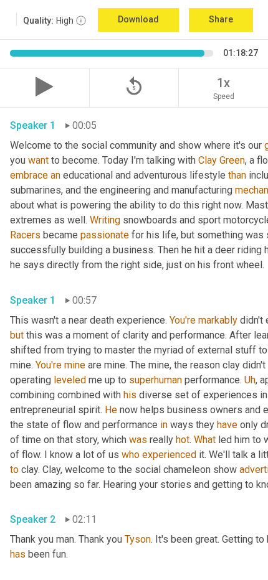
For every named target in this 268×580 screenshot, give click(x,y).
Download (138, 19)
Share (221, 19)
